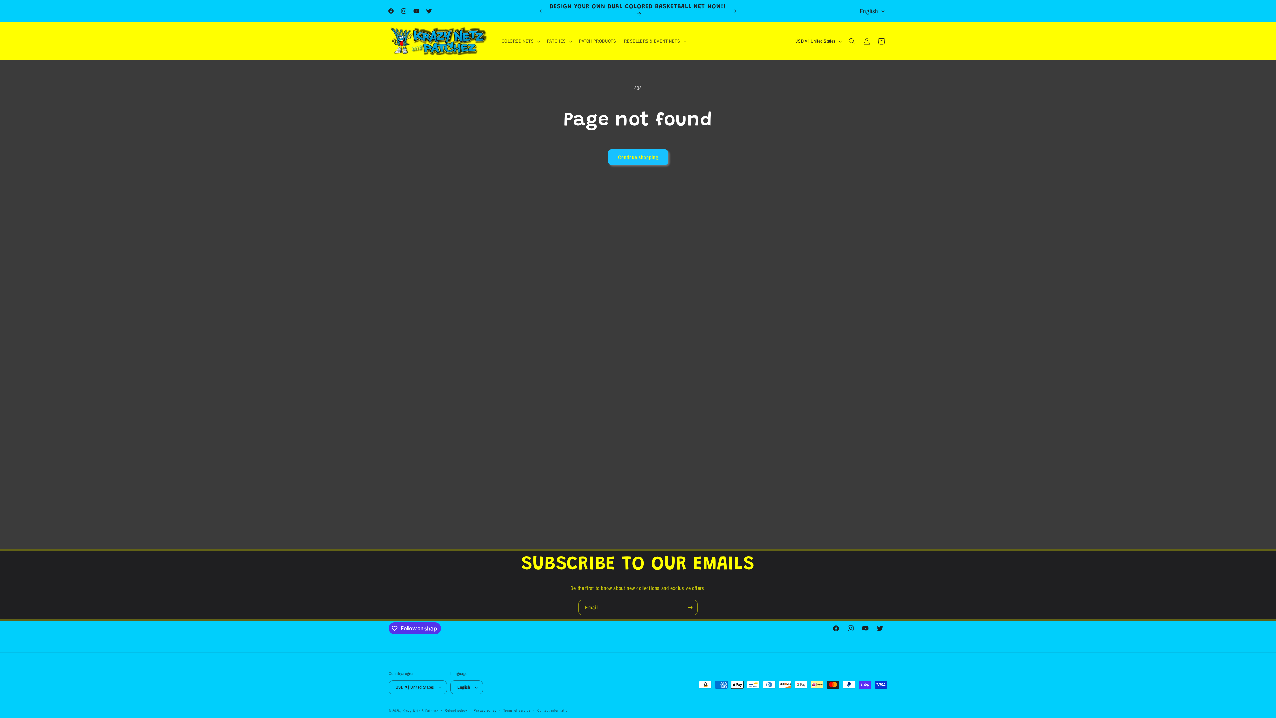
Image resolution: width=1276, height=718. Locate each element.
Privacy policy (485, 710)
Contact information (553, 710)
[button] (520, 41)
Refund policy (456, 710)
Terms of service (517, 710)
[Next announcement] (735, 11)
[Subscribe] (690, 607)
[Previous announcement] (540, 11)
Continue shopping (638, 157)
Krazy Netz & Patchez (420, 710)
